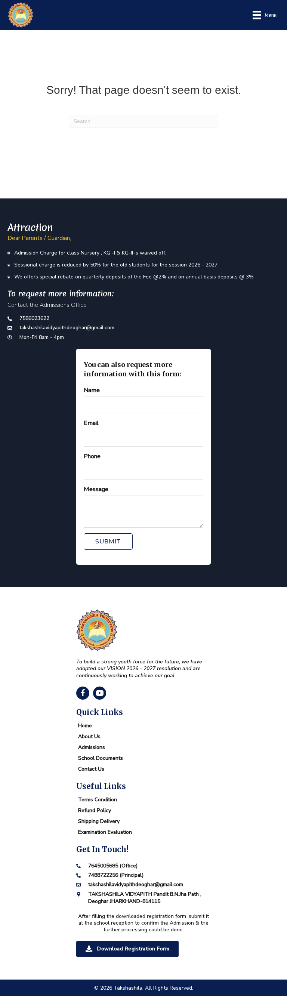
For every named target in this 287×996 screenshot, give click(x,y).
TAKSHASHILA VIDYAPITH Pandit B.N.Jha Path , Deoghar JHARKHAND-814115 (144, 898)
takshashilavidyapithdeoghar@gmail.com (66, 327)
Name (92, 390)
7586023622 (34, 318)
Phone (92, 456)
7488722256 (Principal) (116, 875)
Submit (108, 541)
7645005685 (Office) (113, 865)
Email (91, 423)
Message (96, 489)
